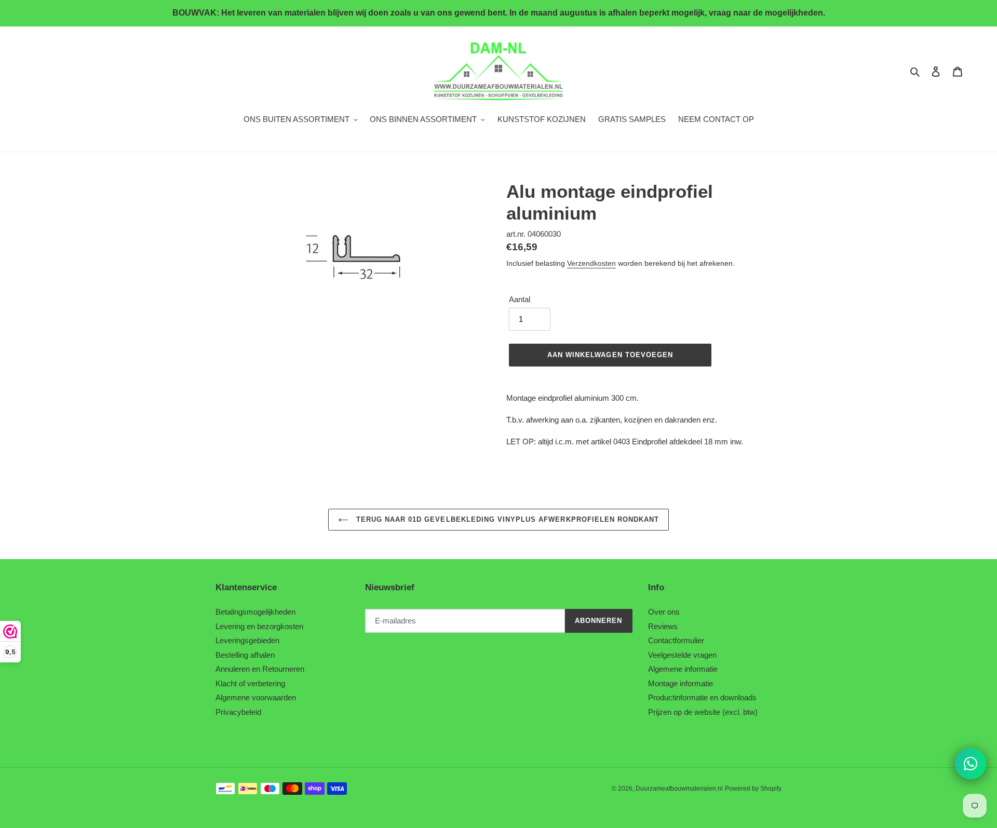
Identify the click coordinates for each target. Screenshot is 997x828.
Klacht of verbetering (250, 683)
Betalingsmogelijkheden (255, 611)
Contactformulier (676, 640)
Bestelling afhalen (245, 654)
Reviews (663, 626)
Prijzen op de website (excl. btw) (703, 712)
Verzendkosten (591, 263)
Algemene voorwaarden (255, 697)
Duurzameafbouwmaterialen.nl (679, 788)
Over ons (664, 611)
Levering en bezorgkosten (259, 626)
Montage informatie (680, 683)
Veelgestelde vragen (682, 654)
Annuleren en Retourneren (259, 668)
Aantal (519, 299)
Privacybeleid (238, 712)
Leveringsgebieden (247, 640)
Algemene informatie (683, 668)
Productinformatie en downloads (702, 697)
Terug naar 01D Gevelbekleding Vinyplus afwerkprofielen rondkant (506, 519)
